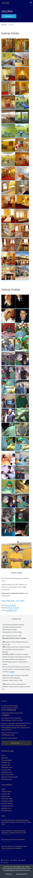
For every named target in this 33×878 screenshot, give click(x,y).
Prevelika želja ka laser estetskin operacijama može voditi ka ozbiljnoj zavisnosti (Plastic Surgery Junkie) (16, 822)
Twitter (15, 860)
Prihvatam (9, 874)
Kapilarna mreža (6, 808)
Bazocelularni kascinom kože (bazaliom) (13, 839)
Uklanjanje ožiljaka (7, 803)
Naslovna (3, 25)
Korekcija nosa (5, 796)
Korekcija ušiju (5, 794)
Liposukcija (4, 758)
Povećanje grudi (6, 770)
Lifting (3, 755)
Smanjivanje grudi (6, 772)
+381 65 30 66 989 (10, 605)
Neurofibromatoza (6, 810)
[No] (31, 871)
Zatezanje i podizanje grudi (9, 777)
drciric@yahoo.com (11, 610)
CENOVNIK (8, 16)
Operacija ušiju (5, 765)
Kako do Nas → (16, 743)
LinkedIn (23, 860)
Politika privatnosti (21, 874)
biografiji (12, 672)
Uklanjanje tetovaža (7, 806)
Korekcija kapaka (6, 791)
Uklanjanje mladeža (7, 801)
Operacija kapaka (6, 760)
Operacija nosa (5, 762)
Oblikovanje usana (6, 767)
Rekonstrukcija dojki (7, 774)
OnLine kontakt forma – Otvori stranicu (12, 600)
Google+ (5, 862)
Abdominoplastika (6, 779)
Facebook (6, 860)
